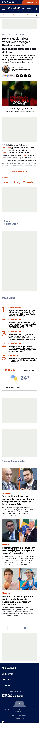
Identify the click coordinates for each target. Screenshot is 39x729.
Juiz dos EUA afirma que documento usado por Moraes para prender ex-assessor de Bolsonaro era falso (18, 500)
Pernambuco (7, 15)
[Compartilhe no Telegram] (29, 75)
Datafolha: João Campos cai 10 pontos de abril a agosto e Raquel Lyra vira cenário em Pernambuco (18, 600)
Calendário (13, 355)
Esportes (15, 15)
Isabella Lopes (18, 67)
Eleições (6, 544)
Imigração (7, 493)
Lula (24, 155)
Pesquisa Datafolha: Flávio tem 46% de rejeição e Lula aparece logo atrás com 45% (18, 551)
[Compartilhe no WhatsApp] (25, 75)
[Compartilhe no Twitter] (21, 75)
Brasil (4, 153)
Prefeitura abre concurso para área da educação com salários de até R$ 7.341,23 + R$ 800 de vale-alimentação (22, 325)
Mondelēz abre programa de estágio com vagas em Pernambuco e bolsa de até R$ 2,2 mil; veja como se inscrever (21, 337)
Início (4, 34)
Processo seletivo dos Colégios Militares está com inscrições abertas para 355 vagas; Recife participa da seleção (22, 313)
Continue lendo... (19, 171)
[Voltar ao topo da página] (19, 704)
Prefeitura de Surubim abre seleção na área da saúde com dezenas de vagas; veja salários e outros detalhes (22, 349)
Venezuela (6, 148)
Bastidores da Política (17, 34)
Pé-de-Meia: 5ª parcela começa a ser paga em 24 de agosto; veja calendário (22, 360)
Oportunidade (15, 308)
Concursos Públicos (26, 15)
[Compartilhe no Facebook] (17, 75)
